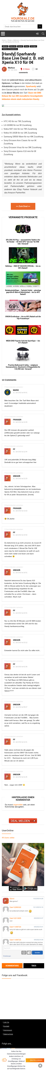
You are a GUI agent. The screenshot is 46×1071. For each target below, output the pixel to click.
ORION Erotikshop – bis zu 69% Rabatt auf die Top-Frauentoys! (23, 317)
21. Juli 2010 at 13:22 (20, 511)
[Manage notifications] (40, 1066)
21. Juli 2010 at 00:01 (20, 392)
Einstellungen (7, 956)
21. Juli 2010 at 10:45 (20, 422)
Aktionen (16, 40)
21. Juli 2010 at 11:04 (20, 452)
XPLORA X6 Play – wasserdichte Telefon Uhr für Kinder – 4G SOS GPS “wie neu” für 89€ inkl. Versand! (23, 242)
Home (4, 40)
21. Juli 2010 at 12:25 (20, 478)
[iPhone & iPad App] (16, 887)
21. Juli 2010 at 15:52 (20, 535)
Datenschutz (8, 1034)
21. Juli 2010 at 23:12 (20, 642)
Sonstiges (33, 46)
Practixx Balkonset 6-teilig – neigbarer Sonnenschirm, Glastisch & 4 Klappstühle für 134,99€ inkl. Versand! (23, 367)
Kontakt (6, 1026)
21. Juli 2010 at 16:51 (20, 572)
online (8, 838)
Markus (11, 68)
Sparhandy (31, 86)
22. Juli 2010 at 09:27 (20, 707)
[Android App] (30, 887)
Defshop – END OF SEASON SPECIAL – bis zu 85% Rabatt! (22, 267)
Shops (9, 40)
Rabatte (20, 46)
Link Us (6, 1022)
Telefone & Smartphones (10, 49)
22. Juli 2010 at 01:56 (20, 667)
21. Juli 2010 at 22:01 (20, 613)
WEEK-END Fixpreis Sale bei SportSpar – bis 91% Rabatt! (23, 342)
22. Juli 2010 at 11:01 (20, 742)
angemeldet (18, 805)
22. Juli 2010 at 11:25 (20, 777)
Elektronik (13, 46)
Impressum (7, 1030)
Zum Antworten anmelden (14, 387)
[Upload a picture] (29, 953)
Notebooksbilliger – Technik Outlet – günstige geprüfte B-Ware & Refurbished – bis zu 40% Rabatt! (23, 292)
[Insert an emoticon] (23, 953)
